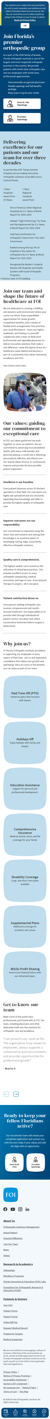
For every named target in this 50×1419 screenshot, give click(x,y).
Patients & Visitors (15, 1299)
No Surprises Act (11, 1387)
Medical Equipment (13, 1339)
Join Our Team (10, 1244)
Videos (6, 1255)
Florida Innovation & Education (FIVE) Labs (24, 1281)
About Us (9, 1221)
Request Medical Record (15, 1328)
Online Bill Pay (10, 1322)
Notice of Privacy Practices (16, 1376)
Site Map (24, 1391)
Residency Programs (13, 1276)
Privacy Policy (10, 1372)
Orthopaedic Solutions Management (21, 1227)
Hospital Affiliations (13, 1238)
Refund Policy (29, 1387)
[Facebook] (5, 1209)
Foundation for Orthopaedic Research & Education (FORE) (23, 1289)
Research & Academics (18, 1264)
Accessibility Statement (15, 1379)
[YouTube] (13, 1209)
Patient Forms (10, 1311)
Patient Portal (10, 1316)
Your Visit (8, 1305)
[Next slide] (16, 1094)
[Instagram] (20, 1209)
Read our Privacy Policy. (25, 20)
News (6, 1250)
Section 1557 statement (15, 1383)
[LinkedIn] (27, 1209)
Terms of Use (10, 1391)
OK (25, 25)
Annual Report (10, 1232)
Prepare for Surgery (13, 1334)
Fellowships (9, 1270)
